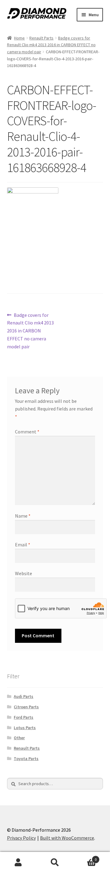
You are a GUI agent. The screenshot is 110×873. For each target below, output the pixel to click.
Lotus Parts (25, 727)
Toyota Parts (26, 758)
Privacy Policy (21, 838)
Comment (27, 432)
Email (22, 544)
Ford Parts (23, 717)
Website (23, 573)
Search (55, 862)
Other (19, 737)
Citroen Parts (26, 707)
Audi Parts (23, 696)
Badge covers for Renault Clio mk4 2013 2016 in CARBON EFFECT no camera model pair (51, 44)
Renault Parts (41, 38)
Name (23, 516)
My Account (18, 862)
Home (19, 38)
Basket (85, 857)
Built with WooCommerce (67, 838)
